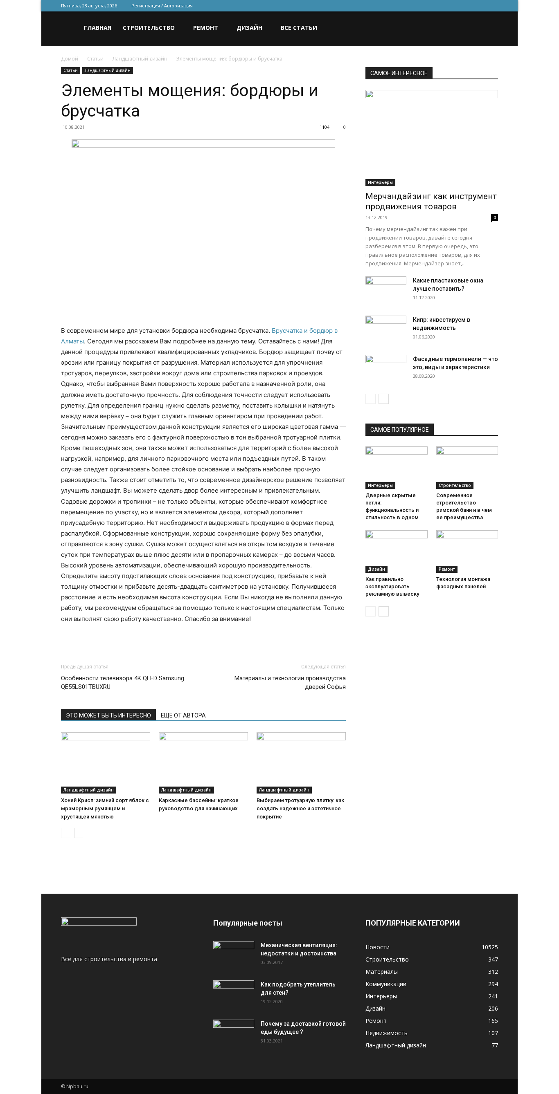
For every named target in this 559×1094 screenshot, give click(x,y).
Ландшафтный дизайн (140, 58)
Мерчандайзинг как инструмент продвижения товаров (431, 201)
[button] (488, 28)
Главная (97, 27)
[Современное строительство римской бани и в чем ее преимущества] (467, 467)
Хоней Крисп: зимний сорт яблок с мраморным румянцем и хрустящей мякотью (105, 808)
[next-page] (79, 833)
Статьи (95, 58)
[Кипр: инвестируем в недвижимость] (385, 330)
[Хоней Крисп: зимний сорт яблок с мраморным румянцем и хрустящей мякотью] (105, 763)
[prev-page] (66, 833)
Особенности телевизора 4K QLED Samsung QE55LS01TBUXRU (122, 682)
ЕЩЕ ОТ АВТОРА (183, 715)
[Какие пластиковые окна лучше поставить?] (385, 290)
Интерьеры (380, 182)
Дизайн (249, 27)
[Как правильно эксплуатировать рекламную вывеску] (396, 551)
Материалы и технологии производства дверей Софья (290, 682)
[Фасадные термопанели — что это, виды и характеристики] (385, 369)
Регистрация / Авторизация (162, 5)
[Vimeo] (465, 5)
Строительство (149, 27)
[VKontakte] (478, 5)
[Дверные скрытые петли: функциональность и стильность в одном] (396, 467)
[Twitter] (451, 5)
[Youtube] (492, 5)
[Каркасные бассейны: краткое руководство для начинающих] (203, 763)
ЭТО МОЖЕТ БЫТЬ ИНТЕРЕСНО (108, 715)
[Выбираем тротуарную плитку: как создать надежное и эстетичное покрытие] (301, 763)
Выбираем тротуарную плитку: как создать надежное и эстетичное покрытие (300, 808)
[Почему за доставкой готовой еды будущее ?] (233, 1034)
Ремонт (205, 27)
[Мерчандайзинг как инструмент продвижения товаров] (431, 138)
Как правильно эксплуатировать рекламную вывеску (392, 586)
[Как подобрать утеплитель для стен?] (233, 994)
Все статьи (299, 27)
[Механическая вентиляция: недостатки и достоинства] (233, 953)
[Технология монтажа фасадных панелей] (467, 551)
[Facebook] (438, 5)
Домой (69, 58)
